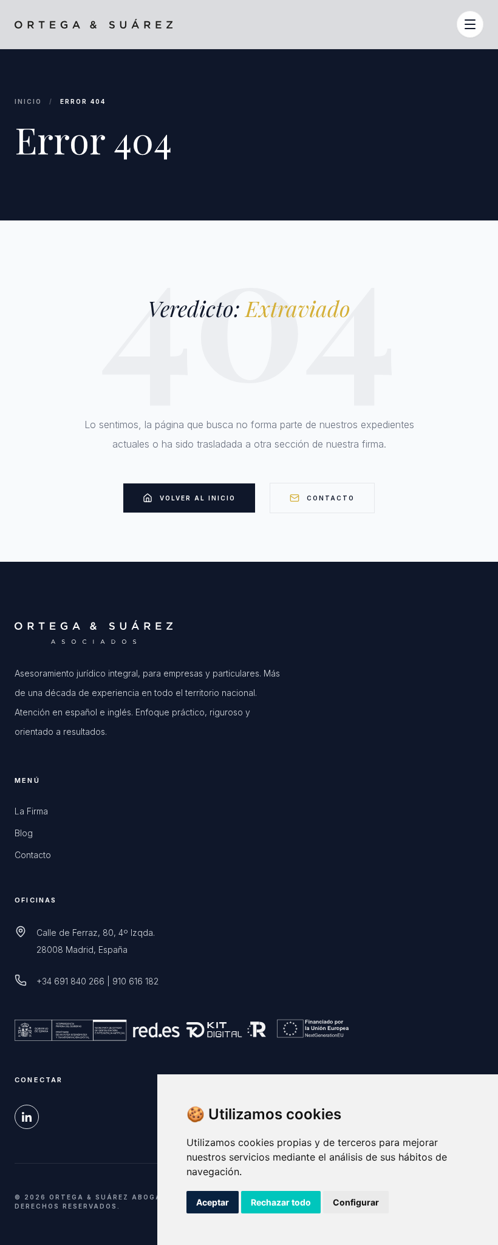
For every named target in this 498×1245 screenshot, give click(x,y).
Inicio (28, 101)
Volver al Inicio (198, 498)
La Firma (31, 811)
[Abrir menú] (470, 24)
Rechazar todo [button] (281, 1202)
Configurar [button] (356, 1202)
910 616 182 (135, 981)
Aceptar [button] (212, 1202)
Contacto (331, 498)
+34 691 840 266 (70, 981)
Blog (24, 833)
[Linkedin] (27, 1117)
